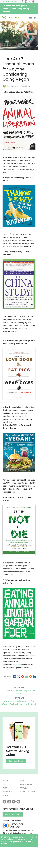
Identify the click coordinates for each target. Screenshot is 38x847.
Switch (6, 781)
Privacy (23, 788)
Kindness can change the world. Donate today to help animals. (16, 9)
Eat (4, 784)
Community (7, 792)
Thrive (5, 788)
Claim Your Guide (16, 761)
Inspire (6, 795)
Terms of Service (27, 792)
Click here (17, 665)
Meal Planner (26, 784)
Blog (22, 781)
